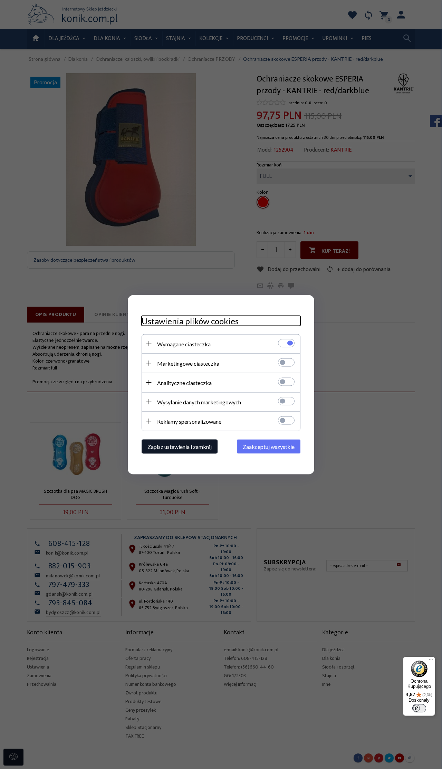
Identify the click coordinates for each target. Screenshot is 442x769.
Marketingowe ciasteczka (188, 363)
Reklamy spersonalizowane (189, 421)
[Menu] (431, 661)
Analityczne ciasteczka (184, 382)
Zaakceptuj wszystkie (269, 446)
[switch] (419, 708)
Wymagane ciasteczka (184, 343)
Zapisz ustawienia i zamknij (179, 446)
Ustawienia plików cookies (190, 321)
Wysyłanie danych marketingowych (199, 401)
